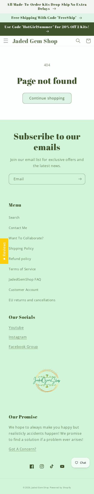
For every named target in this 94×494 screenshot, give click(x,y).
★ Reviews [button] (4, 251)
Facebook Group (23, 346)
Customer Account (23, 289)
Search (14, 217)
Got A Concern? (22, 449)
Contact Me (18, 227)
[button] (6, 41)
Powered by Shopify (60, 487)
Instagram (18, 337)
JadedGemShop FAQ (25, 279)
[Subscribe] (80, 179)
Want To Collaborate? (26, 238)
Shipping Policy (21, 248)
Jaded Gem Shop (40, 487)
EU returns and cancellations (32, 300)
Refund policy (20, 258)
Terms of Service (22, 269)
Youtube (16, 327)
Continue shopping (47, 98)
